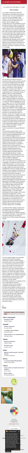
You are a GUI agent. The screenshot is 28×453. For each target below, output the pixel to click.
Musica (5, 359)
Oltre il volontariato (9, 317)
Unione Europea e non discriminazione (14, 334)
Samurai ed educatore (9, 341)
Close (18, 431)
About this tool (16, 449)
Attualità (5, 324)
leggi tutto (8, 451)
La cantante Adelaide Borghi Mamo (13, 360)
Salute (5, 350)
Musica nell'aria (8, 373)
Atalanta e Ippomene (9, 326)
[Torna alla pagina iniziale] (14, 411)
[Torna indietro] (14, 428)
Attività (5, 339)
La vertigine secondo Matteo (11, 330)
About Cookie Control (6, 431)
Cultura (5, 365)
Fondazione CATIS (8, 319)
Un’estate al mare (8, 345)
